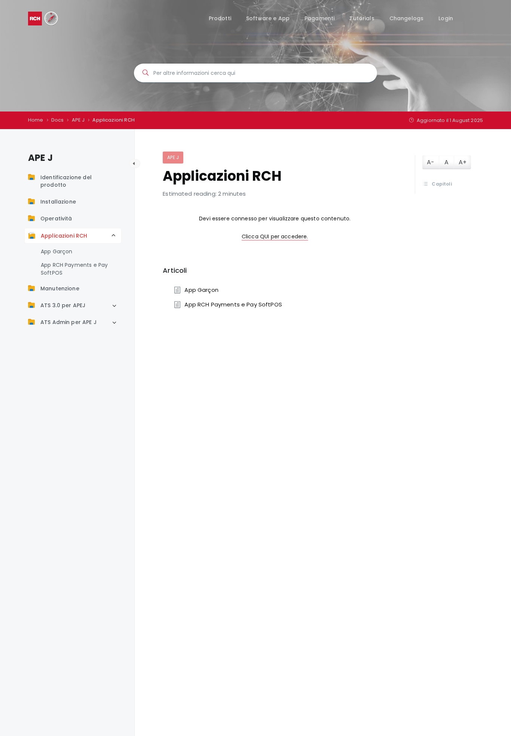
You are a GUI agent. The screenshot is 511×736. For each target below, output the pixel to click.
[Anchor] (190, 269)
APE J (173, 157)
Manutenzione (59, 288)
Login (445, 18)
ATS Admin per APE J (68, 322)
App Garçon (57, 251)
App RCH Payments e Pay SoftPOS (74, 269)
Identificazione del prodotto (66, 181)
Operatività (56, 218)
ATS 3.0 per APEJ (62, 305)
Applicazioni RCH (64, 235)
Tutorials (361, 18)
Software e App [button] (268, 18)
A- (430, 162)
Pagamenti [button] (319, 18)
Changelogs (406, 18)
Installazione (58, 201)
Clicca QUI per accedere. (275, 236)
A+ (462, 162)
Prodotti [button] (220, 18)
